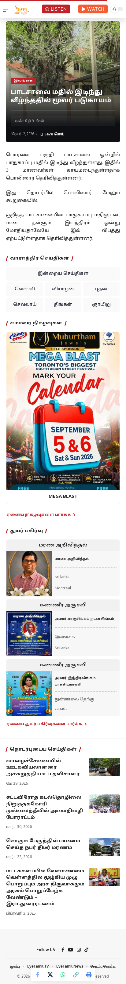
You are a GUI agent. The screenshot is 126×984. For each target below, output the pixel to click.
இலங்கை (23, 81)
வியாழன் (63, 289)
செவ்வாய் (25, 304)
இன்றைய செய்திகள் (63, 273)
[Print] (88, 974)
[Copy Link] (75, 974)
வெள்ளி (25, 289)
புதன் (101, 289)
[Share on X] (50, 974)
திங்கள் (63, 304)
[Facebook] (63, 950)
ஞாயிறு (101, 304)
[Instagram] (78, 950)
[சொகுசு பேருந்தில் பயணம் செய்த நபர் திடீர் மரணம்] (104, 847)
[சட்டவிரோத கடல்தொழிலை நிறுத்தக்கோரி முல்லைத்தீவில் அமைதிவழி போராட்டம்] (104, 803)
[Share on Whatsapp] (63, 974)
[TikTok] (86, 950)
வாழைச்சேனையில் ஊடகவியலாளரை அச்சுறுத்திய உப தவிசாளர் (43, 767)
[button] (15, 413)
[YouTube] (70, 950)
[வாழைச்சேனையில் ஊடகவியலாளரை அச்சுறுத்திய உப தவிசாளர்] (104, 767)
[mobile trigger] (8, 9)
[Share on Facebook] (37, 974)
